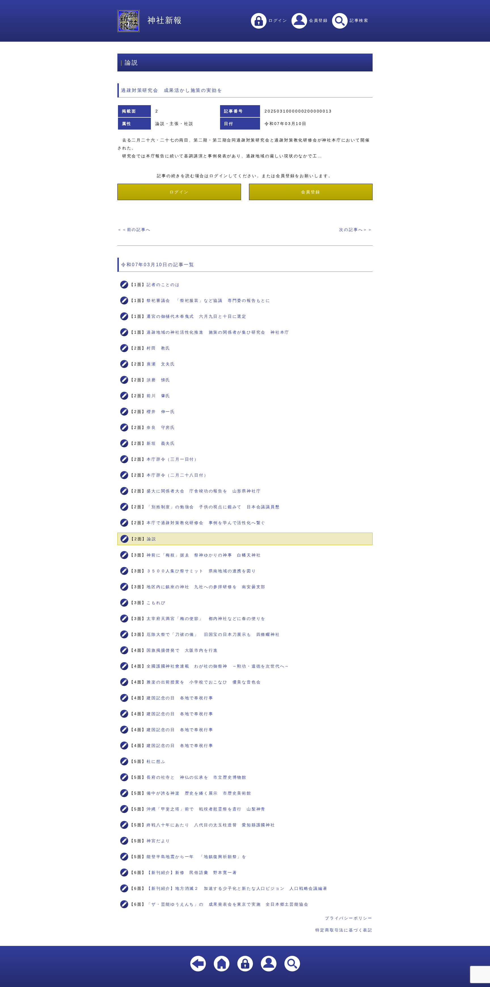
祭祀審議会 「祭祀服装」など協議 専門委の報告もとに (209, 300)
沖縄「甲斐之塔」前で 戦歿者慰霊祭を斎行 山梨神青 (206, 809)
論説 (152, 539)
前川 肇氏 (158, 395)
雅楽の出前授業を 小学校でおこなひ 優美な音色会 (204, 682)
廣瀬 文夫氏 (161, 364)
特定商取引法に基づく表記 (344, 930)
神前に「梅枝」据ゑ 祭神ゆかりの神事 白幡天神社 (204, 555)
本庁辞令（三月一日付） (173, 459)
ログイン (277, 20)
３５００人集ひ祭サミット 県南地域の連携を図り (201, 571)
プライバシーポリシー (349, 918)
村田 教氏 (158, 348)
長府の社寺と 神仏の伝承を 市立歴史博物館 (197, 777)
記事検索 (358, 20)
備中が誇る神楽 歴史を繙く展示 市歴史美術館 (199, 793)
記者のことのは (163, 284)
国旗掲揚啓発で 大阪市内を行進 (182, 650)
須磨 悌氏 (158, 380)
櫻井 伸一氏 (161, 411)
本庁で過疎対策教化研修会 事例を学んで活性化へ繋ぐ (206, 522)
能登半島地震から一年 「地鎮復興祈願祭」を (197, 856)
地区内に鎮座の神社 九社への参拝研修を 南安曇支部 (206, 586)
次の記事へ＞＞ (356, 229)
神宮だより (158, 840)
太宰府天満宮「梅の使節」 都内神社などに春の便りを (206, 618)
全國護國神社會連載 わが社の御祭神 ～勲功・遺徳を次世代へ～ (218, 666)
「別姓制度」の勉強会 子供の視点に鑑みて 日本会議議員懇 (213, 507)
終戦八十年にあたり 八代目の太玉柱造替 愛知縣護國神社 (211, 825)
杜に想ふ (156, 761)
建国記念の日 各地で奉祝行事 (180, 698)
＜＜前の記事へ (134, 229)
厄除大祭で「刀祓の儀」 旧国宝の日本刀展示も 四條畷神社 (213, 634)
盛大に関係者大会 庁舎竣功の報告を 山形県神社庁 (204, 491)
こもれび (156, 602)
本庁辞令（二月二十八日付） (177, 475)
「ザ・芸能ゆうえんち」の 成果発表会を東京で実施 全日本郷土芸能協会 (228, 904)
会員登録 (317, 20)
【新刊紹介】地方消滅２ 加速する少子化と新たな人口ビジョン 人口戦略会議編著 (237, 888)
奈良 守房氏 (161, 427)
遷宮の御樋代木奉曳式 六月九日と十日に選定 (197, 316)
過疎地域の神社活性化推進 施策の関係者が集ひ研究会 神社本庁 (218, 332)
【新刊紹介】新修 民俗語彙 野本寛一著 (192, 872)
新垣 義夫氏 (161, 443)
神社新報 (164, 20)
